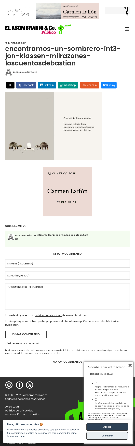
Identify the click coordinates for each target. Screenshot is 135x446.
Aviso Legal (12, 407)
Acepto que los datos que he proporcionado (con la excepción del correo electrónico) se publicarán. (62, 323)
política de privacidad (48, 315)
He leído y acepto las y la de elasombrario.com (112, 406)
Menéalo (91, 85)
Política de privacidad (19, 410)
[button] (38, 29)
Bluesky (110, 85)
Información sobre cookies (22, 414)
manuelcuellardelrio (25, 72)
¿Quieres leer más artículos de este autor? (62, 235)
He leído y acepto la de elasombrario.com (48, 315)
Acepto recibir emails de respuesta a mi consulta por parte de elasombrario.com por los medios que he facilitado (112, 390)
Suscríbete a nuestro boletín (106, 367)
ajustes (31, 442)
